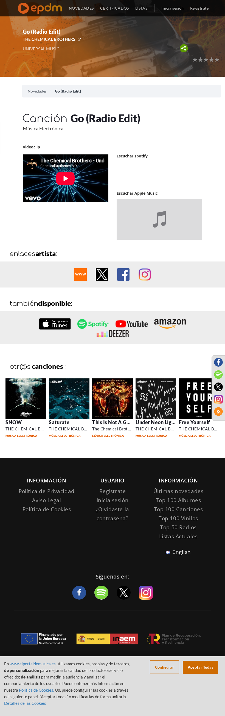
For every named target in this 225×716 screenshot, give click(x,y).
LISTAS (141, 8)
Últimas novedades (178, 491)
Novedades (37, 91)
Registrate (112, 491)
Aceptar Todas (200, 667)
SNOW (13, 422)
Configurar (164, 667)
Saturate (59, 422)
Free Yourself (194, 422)
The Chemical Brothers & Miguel (123, 428)
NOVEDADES (81, 8)
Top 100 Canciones (178, 509)
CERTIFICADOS (114, 8)
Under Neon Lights (157, 422)
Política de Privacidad (47, 491)
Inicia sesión (172, 8)
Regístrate (199, 8)
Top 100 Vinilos (178, 518)
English (181, 552)
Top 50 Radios (178, 527)
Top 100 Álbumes (178, 500)
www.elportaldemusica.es (33, 663)
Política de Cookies (46, 509)
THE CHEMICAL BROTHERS (49, 39)
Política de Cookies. (36, 690)
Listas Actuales (178, 536)
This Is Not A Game (114, 422)
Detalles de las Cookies (25, 703)
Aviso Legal (46, 500)
